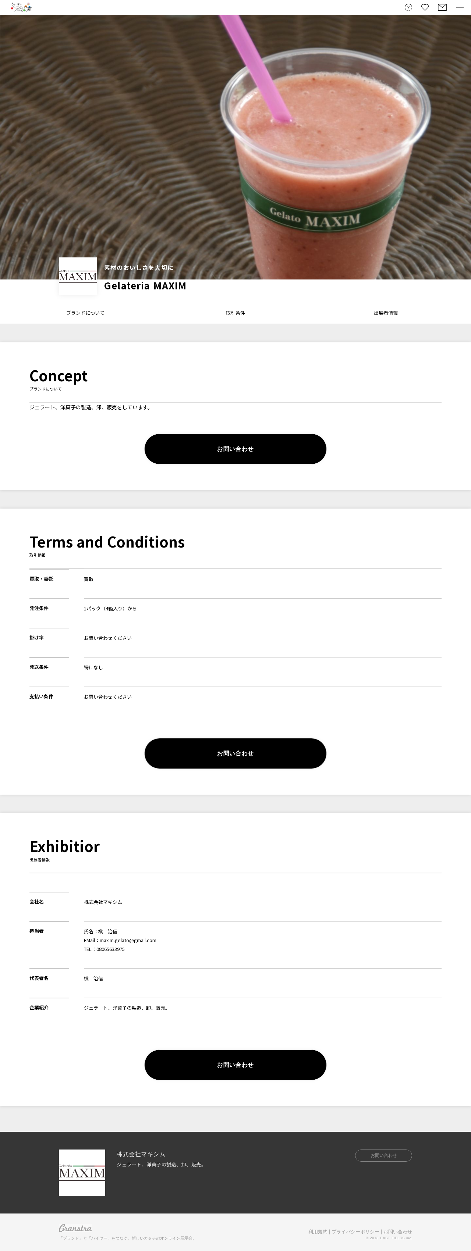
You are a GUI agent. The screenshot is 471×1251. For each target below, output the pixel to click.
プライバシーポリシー (355, 1231)
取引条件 (235, 312)
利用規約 (317, 1231)
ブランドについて (85, 312)
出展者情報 (386, 312)
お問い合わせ (397, 1231)
